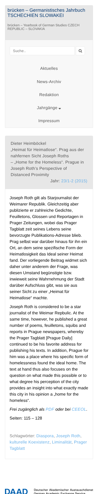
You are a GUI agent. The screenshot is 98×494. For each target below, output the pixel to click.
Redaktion (49, 95)
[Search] (80, 50)
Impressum (49, 121)
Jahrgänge (48, 108)
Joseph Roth (68, 436)
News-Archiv (49, 82)
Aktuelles (49, 68)
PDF (50, 409)
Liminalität (62, 442)
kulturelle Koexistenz (30, 442)
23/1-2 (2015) (74, 181)
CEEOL (79, 409)
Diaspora (45, 436)
